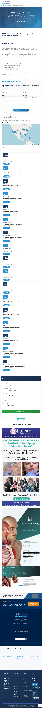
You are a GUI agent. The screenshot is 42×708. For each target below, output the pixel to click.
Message (23, 100)
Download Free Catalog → (33, 604)
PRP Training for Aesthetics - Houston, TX (11, 172)
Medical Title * (24, 95)
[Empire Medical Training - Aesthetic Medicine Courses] (21, 467)
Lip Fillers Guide (6, 658)
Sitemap (32, 705)
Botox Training (7, 678)
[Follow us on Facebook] (32, 679)
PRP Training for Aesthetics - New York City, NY (12, 224)
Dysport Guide (5, 660)
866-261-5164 (22, 21)
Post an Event (36, 687)
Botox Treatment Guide (7, 656)
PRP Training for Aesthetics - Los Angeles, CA (12, 237)
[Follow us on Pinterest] (34, 680)
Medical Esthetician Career (35, 660)
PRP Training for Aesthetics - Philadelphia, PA (12, 275)
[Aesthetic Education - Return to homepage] (6, 2)
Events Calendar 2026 (8, 5)
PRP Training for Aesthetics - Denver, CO (11, 263)
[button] (24, 129)
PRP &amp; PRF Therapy (21, 665)
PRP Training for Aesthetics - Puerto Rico (11, 327)
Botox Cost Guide (20, 667)
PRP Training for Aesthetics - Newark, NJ (11, 314)
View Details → (6, 163)
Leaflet (29, 144)
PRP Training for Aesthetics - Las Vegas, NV (12, 198)
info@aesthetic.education (28, 690)
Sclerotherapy (7, 686)
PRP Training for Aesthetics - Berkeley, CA (11, 211)
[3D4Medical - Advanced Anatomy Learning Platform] (21, 547)
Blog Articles (6, 688)
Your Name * (4, 90)
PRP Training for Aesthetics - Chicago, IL (11, 288)
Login (36, 684)
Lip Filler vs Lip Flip (20, 658)
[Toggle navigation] (39, 2)
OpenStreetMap (34, 144)
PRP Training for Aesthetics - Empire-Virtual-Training (14, 366)
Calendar (35, 596)
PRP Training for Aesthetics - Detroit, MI (11, 159)
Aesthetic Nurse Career (35, 656)
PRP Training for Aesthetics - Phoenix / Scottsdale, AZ (14, 353)
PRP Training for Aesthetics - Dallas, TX (11, 301)
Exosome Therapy (6, 667)
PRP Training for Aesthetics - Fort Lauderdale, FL (13, 250)
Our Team (15, 688)
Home (2, 5)
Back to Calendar (21, 419)
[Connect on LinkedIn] (32, 680)
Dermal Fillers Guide (20, 656)
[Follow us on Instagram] (36, 679)
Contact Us (35, 594)
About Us (15, 686)
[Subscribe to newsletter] (26, 639)
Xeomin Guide (19, 660)
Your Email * (24, 90)
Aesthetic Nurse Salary (35, 658)
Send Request (21, 110)
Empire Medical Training (23, 18)
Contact (30, 705)
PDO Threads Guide (6, 665)
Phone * (3, 95)
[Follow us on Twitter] (34, 679)
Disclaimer (15, 698)
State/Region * (5, 100)
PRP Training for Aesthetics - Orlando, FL (11, 185)
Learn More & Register (21, 411)
